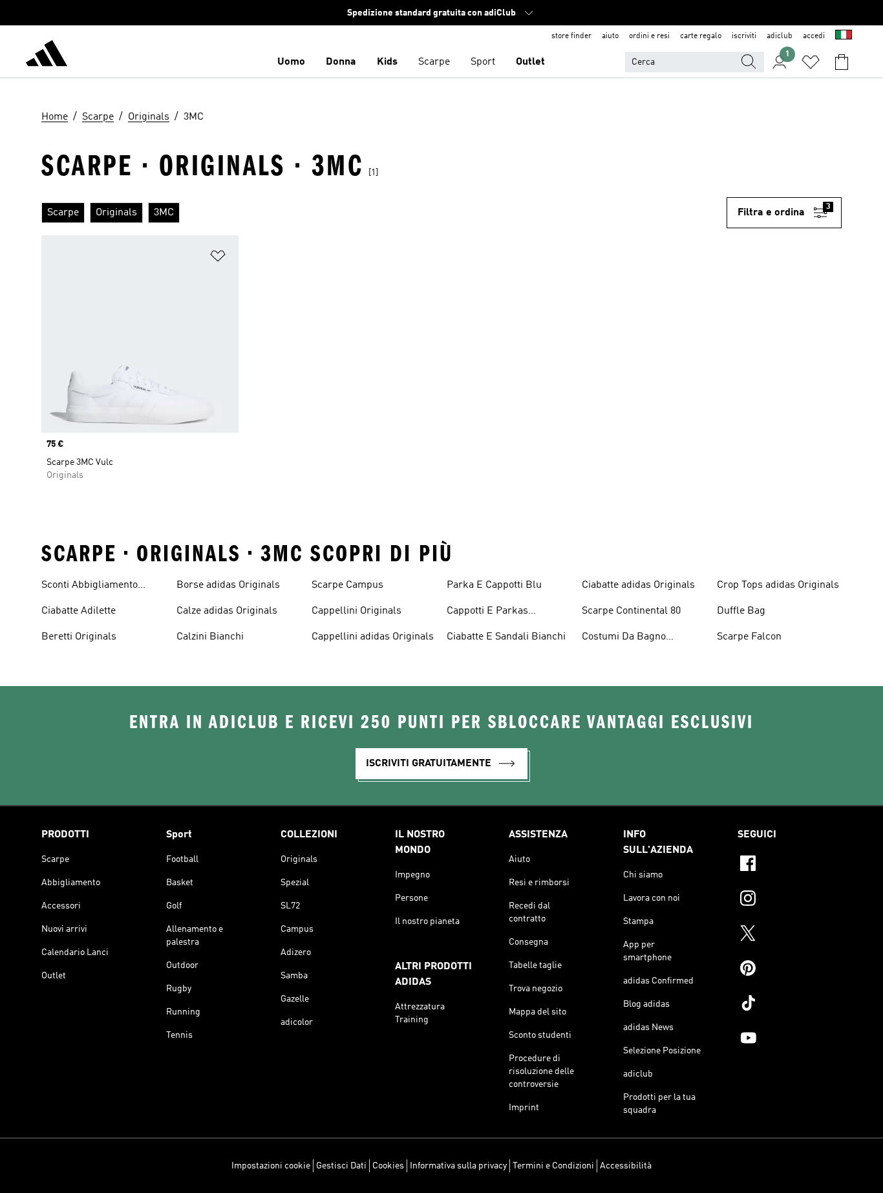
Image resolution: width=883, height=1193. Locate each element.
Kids (387, 62)
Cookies (388, 1165)
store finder (571, 36)
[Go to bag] (841, 62)
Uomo (291, 62)
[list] (384, 212)
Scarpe (434, 62)
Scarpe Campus (347, 585)
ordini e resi (649, 36)
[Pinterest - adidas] (790, 969)
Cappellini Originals (356, 611)
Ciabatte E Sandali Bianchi (506, 637)
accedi (814, 36)
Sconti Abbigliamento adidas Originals (89, 586)
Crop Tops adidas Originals (778, 585)
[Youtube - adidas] (790, 1039)
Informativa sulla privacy (458, 1165)
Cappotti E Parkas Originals (487, 612)
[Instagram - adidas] (790, 900)
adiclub (780, 36)
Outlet (530, 62)
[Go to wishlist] (810, 62)
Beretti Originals (78, 637)
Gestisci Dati (341, 1165)
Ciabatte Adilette (78, 611)
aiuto (610, 36)
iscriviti (744, 36)
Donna (341, 62)
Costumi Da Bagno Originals (624, 638)
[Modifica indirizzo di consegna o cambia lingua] (843, 36)
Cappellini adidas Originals (373, 637)
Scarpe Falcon (749, 637)
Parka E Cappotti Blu (494, 585)
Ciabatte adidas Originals (638, 585)
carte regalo (700, 36)
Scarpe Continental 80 (631, 611)
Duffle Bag (741, 611)
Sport (483, 62)
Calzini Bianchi (210, 637)
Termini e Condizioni (553, 1165)
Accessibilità (626, 1165)
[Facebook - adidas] (790, 865)
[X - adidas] (790, 935)
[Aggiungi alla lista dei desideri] (217, 258)
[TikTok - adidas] (790, 1004)
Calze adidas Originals (226, 611)
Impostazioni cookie (270, 1165)
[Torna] (46, 55)
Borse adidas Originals (228, 585)
